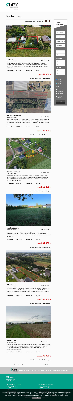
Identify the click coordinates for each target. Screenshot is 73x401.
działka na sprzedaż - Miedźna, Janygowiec (28, 109)
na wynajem (14, 384)
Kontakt (48, 370)
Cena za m (59, 67)
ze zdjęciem (60, 91)
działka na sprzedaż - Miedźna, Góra (28, 277)
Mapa (49, 21)
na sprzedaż (46, 384)
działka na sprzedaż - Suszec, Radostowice (28, 165)
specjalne (60, 89)
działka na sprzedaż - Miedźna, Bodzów (28, 221)
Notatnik (41, 370)
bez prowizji (60, 93)
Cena (57, 49)
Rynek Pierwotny (60, 80)
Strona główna (24, 370)
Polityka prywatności (60, 370)
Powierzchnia (59, 58)
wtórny (59, 83)
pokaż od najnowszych (34, 21)
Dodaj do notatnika (36, 78)
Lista (45, 21)
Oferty (57, 86)
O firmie (33, 370)
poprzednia (47, 364)
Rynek (57, 77)
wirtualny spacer (60, 96)
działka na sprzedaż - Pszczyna (28, 52)
